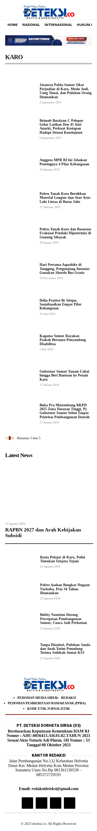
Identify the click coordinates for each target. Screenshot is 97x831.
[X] (55, 803)
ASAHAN (14, 72)
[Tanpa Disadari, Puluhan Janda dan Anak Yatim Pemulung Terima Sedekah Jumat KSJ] (20, 651)
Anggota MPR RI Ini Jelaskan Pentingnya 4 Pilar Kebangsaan (64, 162)
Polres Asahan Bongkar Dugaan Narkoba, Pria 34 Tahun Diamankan (65, 589)
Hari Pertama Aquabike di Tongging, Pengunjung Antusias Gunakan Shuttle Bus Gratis (64, 269)
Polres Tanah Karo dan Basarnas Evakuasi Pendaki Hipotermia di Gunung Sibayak (65, 233)
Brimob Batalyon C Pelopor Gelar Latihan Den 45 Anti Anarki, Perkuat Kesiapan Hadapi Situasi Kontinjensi (61, 126)
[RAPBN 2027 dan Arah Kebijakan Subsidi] (49, 490)
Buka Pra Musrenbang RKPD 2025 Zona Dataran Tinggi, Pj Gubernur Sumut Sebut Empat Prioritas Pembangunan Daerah (64, 411)
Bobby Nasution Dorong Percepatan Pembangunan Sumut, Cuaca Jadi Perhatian (63, 619)
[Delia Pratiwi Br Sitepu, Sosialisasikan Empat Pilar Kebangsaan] (20, 307)
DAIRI (67, 72)
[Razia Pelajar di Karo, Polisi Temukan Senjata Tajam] (20, 561)
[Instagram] (27, 803)
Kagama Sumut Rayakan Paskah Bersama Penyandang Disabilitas (63, 340)
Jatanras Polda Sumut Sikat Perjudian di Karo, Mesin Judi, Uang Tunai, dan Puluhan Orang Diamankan (66, 91)
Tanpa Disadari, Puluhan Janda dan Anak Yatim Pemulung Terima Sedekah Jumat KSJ (65, 649)
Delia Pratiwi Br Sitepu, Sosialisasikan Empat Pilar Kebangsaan (60, 304)
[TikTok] (41, 803)
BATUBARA (33, 72)
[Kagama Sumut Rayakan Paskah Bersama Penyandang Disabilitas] (20, 342)
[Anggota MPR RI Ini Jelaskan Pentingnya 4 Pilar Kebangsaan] (20, 164)
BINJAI (52, 72)
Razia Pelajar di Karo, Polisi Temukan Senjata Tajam (62, 559)
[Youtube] (69, 803)
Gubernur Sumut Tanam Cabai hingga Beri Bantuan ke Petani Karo (64, 375)
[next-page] (15, 438)
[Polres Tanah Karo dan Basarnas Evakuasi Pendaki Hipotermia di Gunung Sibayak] (20, 235)
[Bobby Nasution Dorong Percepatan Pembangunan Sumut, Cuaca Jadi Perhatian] (20, 621)
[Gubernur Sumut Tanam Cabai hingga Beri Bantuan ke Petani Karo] (20, 378)
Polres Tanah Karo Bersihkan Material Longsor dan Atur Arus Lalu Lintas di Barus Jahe (65, 198)
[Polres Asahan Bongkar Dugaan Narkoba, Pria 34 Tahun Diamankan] (20, 591)
